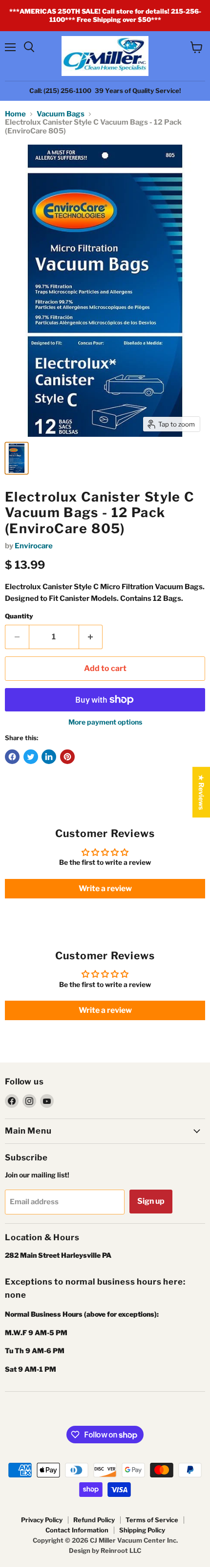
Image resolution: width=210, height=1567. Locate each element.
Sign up (151, 1201)
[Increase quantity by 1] (91, 637)
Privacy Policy (42, 1520)
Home (15, 114)
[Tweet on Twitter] (30, 756)
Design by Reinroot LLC (105, 1550)
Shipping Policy (142, 1530)
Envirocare (34, 545)
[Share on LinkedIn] (49, 756)
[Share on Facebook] (12, 756)
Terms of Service (152, 1520)
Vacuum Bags (60, 114)
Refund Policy (94, 1520)
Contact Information (76, 1530)
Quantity (19, 616)
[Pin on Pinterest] (67, 756)
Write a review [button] (105, 888)
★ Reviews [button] (201, 792)
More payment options (105, 722)
